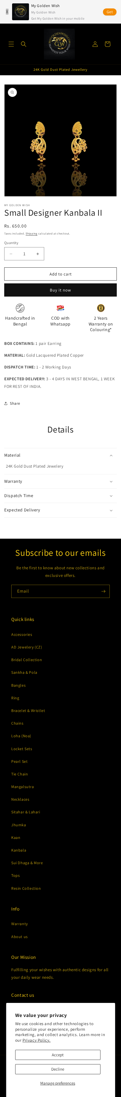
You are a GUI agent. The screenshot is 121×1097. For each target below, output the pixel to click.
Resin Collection (26, 888)
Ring (15, 697)
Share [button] (15, 403)
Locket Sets (21, 748)
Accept (58, 1054)
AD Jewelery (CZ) (26, 647)
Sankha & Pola (24, 672)
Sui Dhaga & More (27, 862)
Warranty (19, 923)
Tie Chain (19, 774)
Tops (15, 875)
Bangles (18, 685)
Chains (17, 723)
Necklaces (20, 799)
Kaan (15, 837)
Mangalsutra (22, 786)
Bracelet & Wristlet (28, 710)
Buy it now (60, 290)
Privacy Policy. (37, 1040)
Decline (57, 1069)
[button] (11, 44)
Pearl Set (19, 761)
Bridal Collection (26, 659)
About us (19, 936)
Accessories (21, 634)
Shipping (31, 233)
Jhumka (18, 824)
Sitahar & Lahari (25, 811)
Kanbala (18, 850)
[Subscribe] (103, 591)
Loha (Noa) (21, 735)
